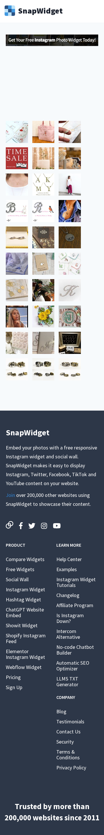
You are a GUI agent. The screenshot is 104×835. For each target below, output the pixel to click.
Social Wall (17, 579)
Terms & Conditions (68, 754)
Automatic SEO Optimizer (72, 665)
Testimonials (70, 721)
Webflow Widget (24, 667)
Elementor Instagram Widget (25, 654)
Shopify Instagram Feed (26, 638)
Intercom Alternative (68, 634)
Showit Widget (22, 625)
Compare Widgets (25, 559)
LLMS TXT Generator (67, 681)
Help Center (69, 559)
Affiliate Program (74, 605)
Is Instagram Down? (70, 618)
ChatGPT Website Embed (25, 612)
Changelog (67, 595)
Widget (40, 10)
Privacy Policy (71, 767)
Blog (61, 711)
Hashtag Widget (23, 599)
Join (10, 495)
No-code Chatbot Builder (75, 650)
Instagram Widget (25, 589)
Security (65, 741)
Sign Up (14, 687)
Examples (66, 569)
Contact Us (68, 731)
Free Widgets (20, 569)
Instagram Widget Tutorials (76, 582)
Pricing (13, 677)
